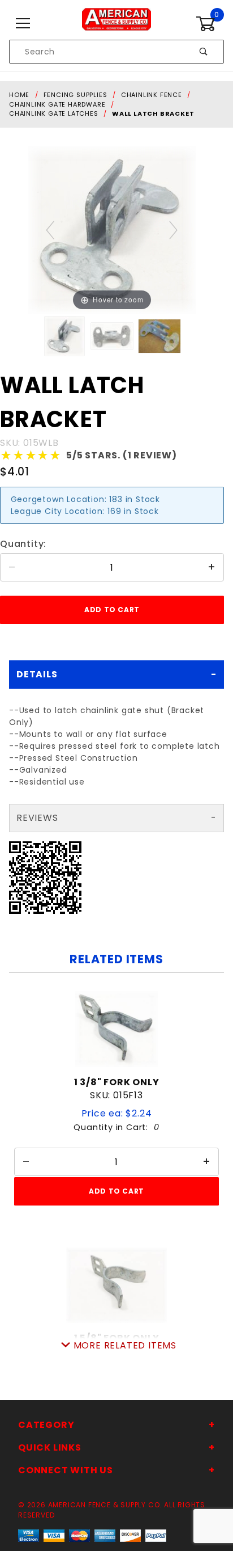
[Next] (173, 229)
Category (46, 1424)
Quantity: (23, 543)
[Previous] (50, 229)
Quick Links (49, 1447)
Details (37, 674)
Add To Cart (116, 1191)
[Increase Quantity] (212, 567)
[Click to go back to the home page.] (116, 23)
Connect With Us (65, 1470)
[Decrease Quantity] (12, 567)
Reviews (37, 817)
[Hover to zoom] (112, 228)
